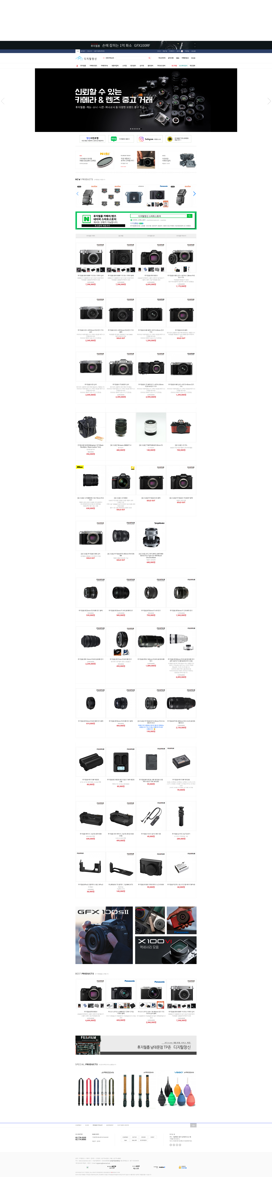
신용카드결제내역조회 (99, 51)
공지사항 (171, 58)
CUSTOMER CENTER (123, 1125)
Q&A (77, 51)
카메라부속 (104, 66)
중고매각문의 (183, 66)
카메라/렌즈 (93, 66)
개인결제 (192, 66)
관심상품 (193, 51)
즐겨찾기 (83, 51)
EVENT (152, 1137)
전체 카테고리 (110, 58)
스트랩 (124, 66)
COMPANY (78, 1125)
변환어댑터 (115, 66)
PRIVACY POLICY (98, 1125)
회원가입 (165, 51)
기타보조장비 (161, 66)
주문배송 (187, 51)
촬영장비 (150, 66)
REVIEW (143, 1137)
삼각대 (142, 66)
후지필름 (83, 66)
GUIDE (87, 1125)
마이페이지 (171, 51)
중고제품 (174, 66)
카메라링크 (185, 58)
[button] (269, 101)
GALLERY (134, 1140)
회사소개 (89, 51)
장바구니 (179, 51)
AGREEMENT (110, 1125)
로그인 (159, 51)
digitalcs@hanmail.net (103, 1163)
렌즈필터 (133, 66)
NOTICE (134, 1137)
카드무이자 (162, 58)
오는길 (193, 58)
